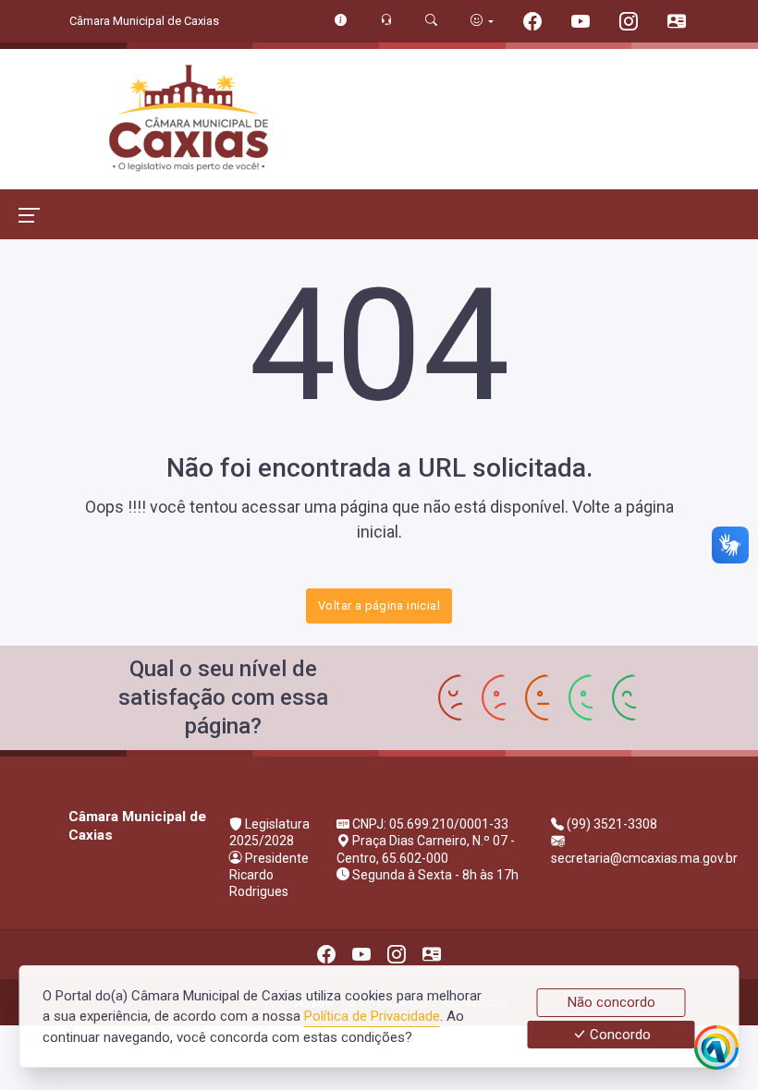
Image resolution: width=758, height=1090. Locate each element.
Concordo (618, 1034)
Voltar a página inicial (379, 605)
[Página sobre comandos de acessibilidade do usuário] (482, 21)
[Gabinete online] (676, 23)
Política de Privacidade (372, 1016)
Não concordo (611, 1002)
